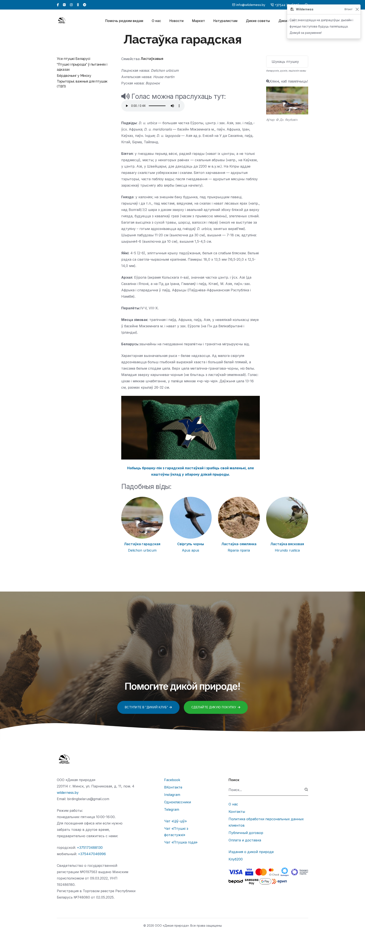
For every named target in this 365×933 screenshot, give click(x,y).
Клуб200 (236, 859)
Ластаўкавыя (152, 59)
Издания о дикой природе (251, 852)
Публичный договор (246, 833)
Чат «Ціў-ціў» (175, 821)
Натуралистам (225, 21)
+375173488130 (90, 847)
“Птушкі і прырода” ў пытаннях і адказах (82, 67)
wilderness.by (68, 792)
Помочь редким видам (124, 21)
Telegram (171, 809)
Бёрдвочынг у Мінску (74, 76)
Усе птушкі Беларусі (73, 59)
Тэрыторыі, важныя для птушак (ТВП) (82, 83)
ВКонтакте (173, 787)
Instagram (172, 795)
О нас (156, 21)
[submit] (306, 790)
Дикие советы (258, 21)
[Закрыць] (357, 9)
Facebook (172, 780)
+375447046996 (92, 854)
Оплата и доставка (245, 840)
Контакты (237, 811)
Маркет (198, 21)
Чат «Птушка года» (180, 842)
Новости (176, 21)
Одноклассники (177, 802)
